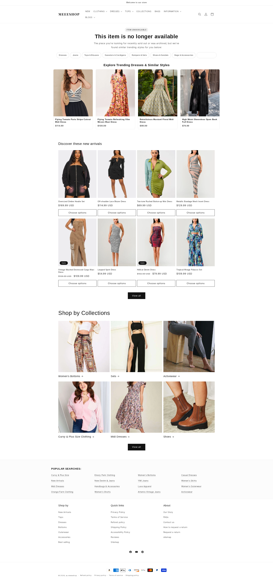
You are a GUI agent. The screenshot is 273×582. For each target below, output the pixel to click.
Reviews (115, 537)
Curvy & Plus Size (60, 475)
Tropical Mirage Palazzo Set (189, 270)
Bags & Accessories (183, 55)
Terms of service (116, 575)
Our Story (168, 512)
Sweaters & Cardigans (115, 55)
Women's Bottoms (69, 376)
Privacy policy (100, 575)
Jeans (75, 55)
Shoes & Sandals (160, 55)
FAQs (165, 517)
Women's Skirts (189, 480)
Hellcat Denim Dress (146, 270)
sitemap (167, 537)
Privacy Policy (118, 512)
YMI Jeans (143, 480)
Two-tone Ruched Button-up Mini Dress (154, 201)
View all (136, 295)
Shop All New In (206, 55)
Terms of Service (119, 517)
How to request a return (175, 527)
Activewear (170, 376)
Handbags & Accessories (107, 486)
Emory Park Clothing (105, 475)
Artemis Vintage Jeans (149, 492)
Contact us (168, 522)
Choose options (77, 212)
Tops (60, 517)
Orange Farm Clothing (62, 492)
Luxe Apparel (144, 486)
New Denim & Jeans (105, 480)
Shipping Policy (118, 527)
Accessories (64, 537)
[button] (100, 11)
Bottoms (62, 527)
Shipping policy (132, 575)
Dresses (63, 55)
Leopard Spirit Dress (107, 270)
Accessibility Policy (120, 532)
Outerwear (63, 532)
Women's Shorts (102, 492)
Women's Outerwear (191, 486)
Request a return (171, 532)
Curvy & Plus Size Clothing (74, 436)
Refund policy (118, 522)
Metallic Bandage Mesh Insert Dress (192, 201)
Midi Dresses (119, 436)
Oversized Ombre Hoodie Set (71, 201)
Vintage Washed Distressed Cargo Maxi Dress (76, 271)
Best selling (64, 542)
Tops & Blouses (91, 55)
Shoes (167, 436)
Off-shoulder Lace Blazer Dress (112, 201)
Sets (113, 376)
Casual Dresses (189, 475)
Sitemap (115, 542)
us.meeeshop (71, 575)
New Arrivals (57, 480)
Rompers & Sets (139, 55)
